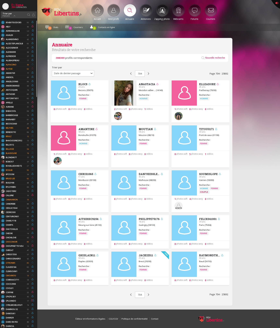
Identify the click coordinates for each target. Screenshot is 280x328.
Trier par (7, 14)
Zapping (162, 18)
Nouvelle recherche (215, 57)
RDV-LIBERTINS (211, 318)
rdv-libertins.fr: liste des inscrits (62, 11)
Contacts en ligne (104, 28)
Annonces (146, 18)
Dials (53, 28)
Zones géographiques (28, 14)
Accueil (97, 18)
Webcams (178, 18)
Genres (33, 14)
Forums (194, 18)
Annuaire (129, 18)
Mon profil (113, 18)
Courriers (210, 18)
